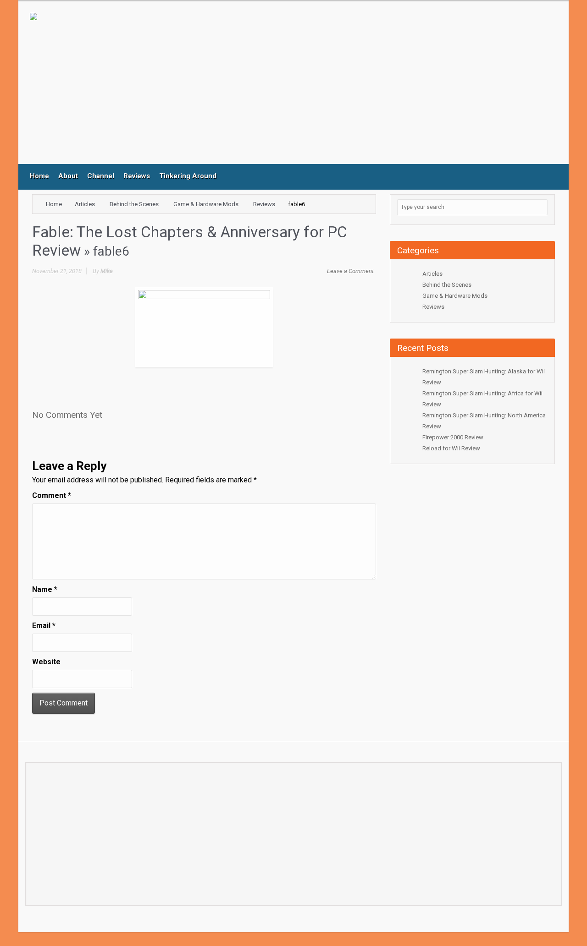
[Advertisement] (220, 88)
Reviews (136, 176)
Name (44, 589)
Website (46, 661)
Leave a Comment (350, 271)
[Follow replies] (112, 412)
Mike (106, 271)
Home (39, 176)
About (68, 176)
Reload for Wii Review (451, 448)
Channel (100, 176)
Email (43, 625)
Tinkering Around (187, 176)
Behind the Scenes (134, 204)
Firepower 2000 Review (452, 437)
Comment (51, 495)
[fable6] (204, 326)
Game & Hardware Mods (205, 204)
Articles (85, 204)
